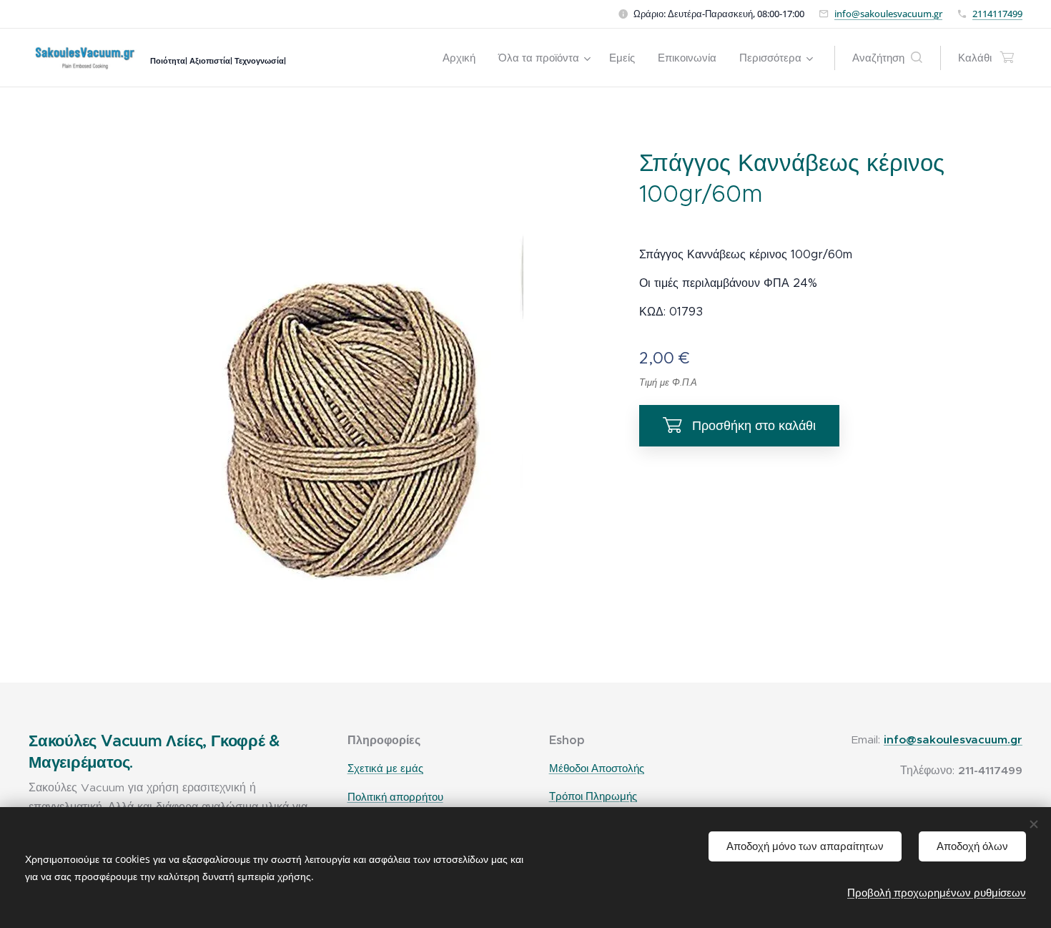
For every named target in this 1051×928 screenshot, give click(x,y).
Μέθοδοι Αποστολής (596, 768)
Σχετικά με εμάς (385, 768)
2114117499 (997, 13)
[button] (887, 58)
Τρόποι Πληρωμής (593, 796)
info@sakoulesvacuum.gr (888, 13)
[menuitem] (463, 58)
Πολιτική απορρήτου (395, 797)
